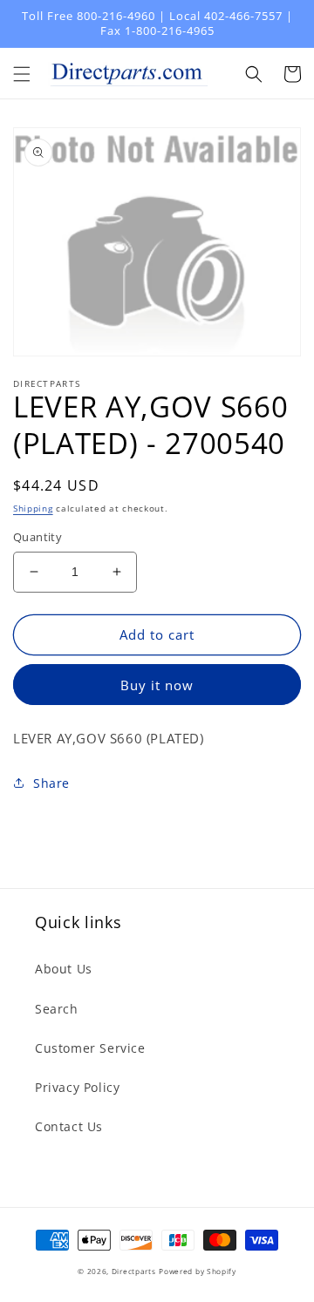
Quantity (37, 537)
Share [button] (51, 783)
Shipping (33, 508)
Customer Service (90, 1048)
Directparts (134, 1271)
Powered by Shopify (197, 1271)
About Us (63, 968)
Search (56, 1008)
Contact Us (69, 1126)
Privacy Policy (77, 1087)
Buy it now (157, 685)
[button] (22, 74)
